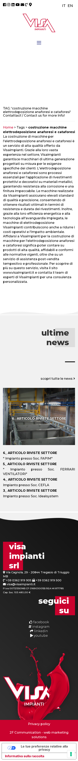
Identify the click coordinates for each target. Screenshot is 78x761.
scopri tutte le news (57, 378)
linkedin (40, 631)
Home (8, 127)
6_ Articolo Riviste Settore (39, 418)
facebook (40, 622)
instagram (40, 627)
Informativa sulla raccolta (24, 756)
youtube (40, 635)
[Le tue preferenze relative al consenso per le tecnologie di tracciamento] (71, 754)
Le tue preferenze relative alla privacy (44, 747)
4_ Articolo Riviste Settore (30, 479)
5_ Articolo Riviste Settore (30, 464)
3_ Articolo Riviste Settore (30, 491)
